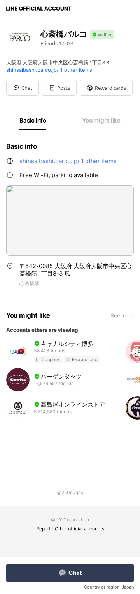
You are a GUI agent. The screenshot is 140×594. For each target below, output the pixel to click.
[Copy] (67, 273)
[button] (59, 88)
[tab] (32, 120)
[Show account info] (102, 34)
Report (43, 529)
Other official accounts (79, 529)
